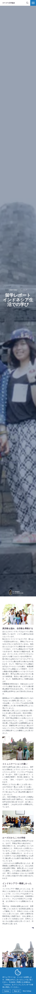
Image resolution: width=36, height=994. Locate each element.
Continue (6, 991)
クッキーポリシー (19, 980)
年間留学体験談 (13, 290)
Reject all (16, 991)
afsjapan (17, 591)
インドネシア (23, 290)
